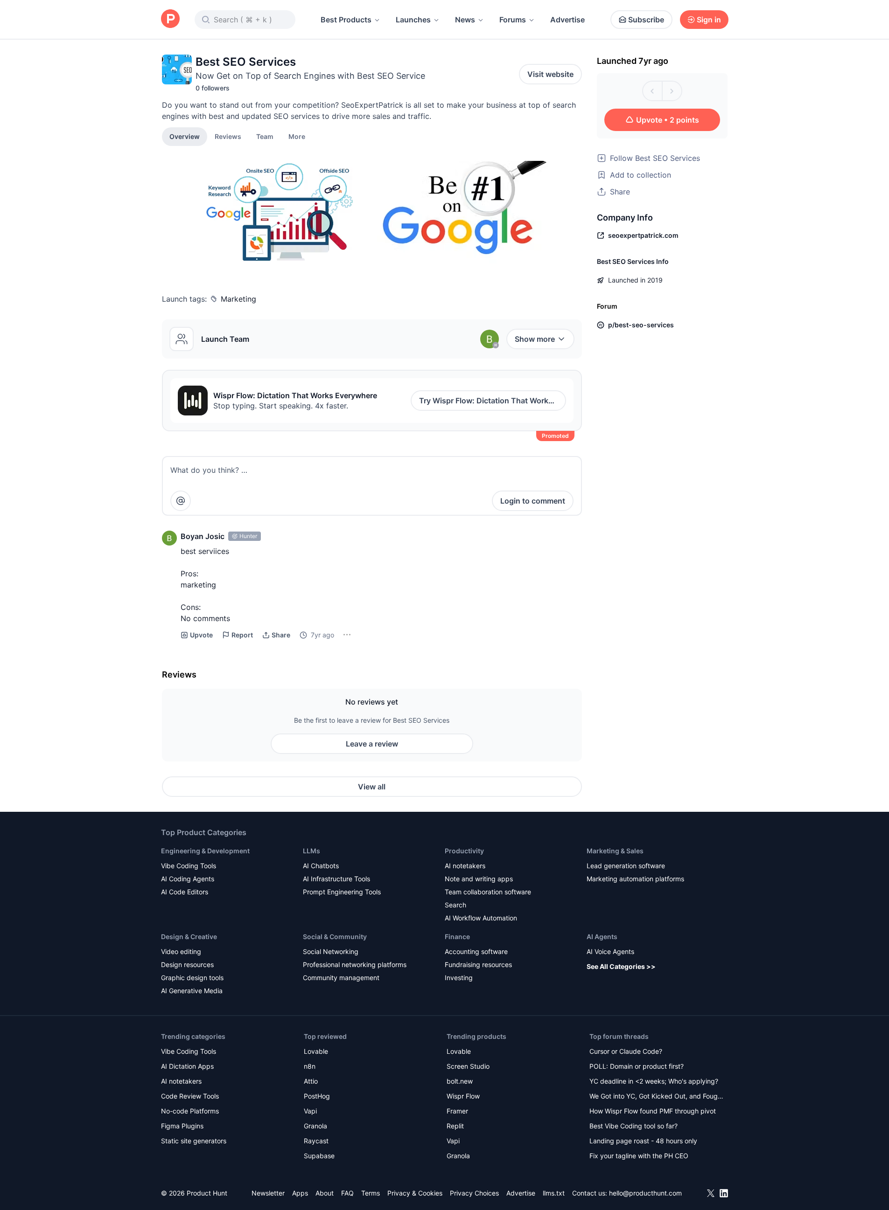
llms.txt (554, 1193)
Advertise (567, 19)
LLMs (311, 851)
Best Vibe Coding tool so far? (633, 1126)
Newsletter (268, 1193)
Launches (413, 19)
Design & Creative (189, 936)
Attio (311, 1081)
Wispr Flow (463, 1096)
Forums (512, 19)
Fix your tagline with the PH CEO (638, 1156)
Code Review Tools (190, 1096)
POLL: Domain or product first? (636, 1066)
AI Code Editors (184, 892)
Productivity (464, 851)
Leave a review (372, 743)
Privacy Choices (474, 1193)
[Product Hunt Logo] (170, 19)
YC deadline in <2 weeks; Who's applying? (653, 1081)
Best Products (346, 19)
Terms (370, 1193)
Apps (300, 1193)
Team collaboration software (488, 892)
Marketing (238, 299)
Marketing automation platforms (635, 879)
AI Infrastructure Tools (336, 879)
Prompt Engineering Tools (342, 892)
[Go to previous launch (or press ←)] (652, 91)
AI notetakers (465, 866)
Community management (341, 978)
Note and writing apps (479, 879)
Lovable (316, 1051)
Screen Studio (468, 1066)
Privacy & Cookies (414, 1193)
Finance (457, 936)
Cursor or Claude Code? (625, 1051)
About (324, 1193)
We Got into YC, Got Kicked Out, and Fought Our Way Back (656, 1097)
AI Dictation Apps (187, 1066)
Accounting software (476, 951)
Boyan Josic (202, 536)
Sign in (709, 19)
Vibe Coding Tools (188, 866)
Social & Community (335, 936)
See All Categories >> (621, 966)
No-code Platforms (190, 1111)
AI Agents (602, 936)
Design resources (187, 964)
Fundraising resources (478, 964)
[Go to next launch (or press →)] (672, 91)
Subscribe (646, 19)
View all (371, 786)
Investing (459, 978)
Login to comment (532, 500)
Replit (455, 1126)
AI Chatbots (321, 866)
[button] (297, 136)
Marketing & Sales (615, 851)
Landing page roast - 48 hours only (643, 1141)
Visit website (550, 74)
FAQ (347, 1193)
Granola (315, 1126)
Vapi (310, 1111)
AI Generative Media (192, 991)
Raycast (316, 1141)
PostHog (317, 1096)
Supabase (319, 1156)
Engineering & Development (205, 851)
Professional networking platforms (354, 964)
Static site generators (193, 1141)
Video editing (181, 951)
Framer (457, 1111)
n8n (309, 1066)
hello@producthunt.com (645, 1193)
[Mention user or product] (180, 501)
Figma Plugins (182, 1126)
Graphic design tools (192, 978)
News (465, 19)
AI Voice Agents (610, 951)
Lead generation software (626, 866)
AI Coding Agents (187, 879)
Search (455, 905)
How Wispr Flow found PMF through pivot (652, 1111)
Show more (535, 339)
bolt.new (460, 1081)
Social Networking (330, 951)
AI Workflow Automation (481, 918)
